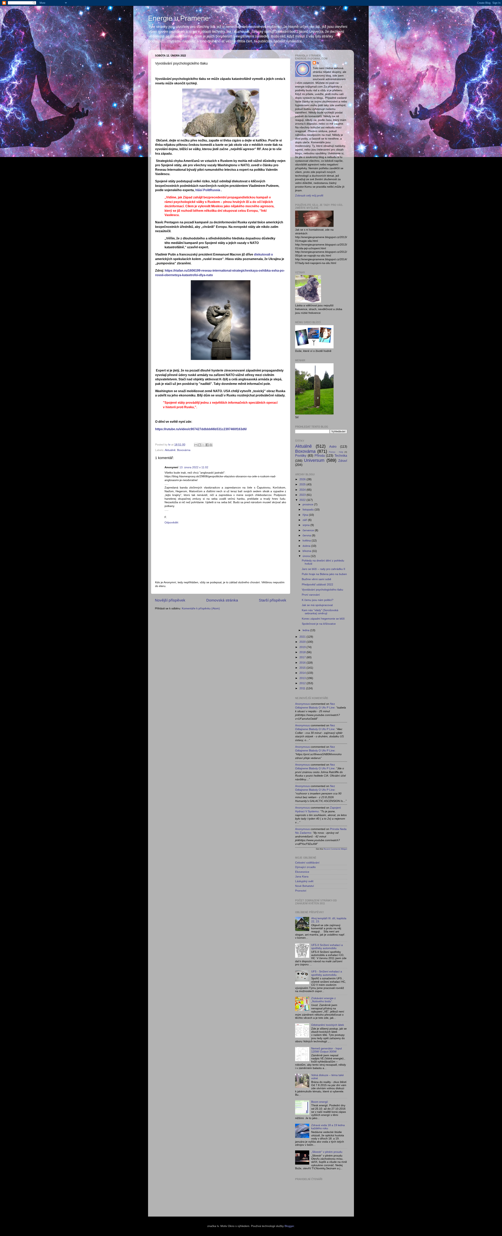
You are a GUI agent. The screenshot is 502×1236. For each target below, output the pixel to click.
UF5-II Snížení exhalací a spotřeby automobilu (327, 947)
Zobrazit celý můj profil (309, 195)
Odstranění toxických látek (327, 1024)
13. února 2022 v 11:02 (193, 467)
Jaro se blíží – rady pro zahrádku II (323, 569)
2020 (302, 641)
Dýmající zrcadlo (305, 867)
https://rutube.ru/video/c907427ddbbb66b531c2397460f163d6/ (201, 429)
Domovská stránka (222, 600)
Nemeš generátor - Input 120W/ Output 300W (326, 1050)
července (309, 530)
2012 (302, 683)
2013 (302, 678)
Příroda (320, 455)
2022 (302, 499)
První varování (311, 594)
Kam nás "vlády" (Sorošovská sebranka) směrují (320, 612)
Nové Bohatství (304, 886)
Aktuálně (170, 450)
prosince (308, 504)
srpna (306, 525)
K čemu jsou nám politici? (317, 600)
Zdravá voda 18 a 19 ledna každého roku (328, 1127)
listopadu (309, 509)
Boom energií (319, 1101)
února (307, 556)
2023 (302, 494)
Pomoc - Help (336, 452)
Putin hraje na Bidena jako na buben (324, 574)
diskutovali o (263, 254)
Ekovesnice (302, 871)
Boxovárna (183, 450)
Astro (332, 446)
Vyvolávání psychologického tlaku (322, 589)
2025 (302, 484)
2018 (302, 652)
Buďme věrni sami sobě (316, 579)
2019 (302, 647)
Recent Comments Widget (335, 849)
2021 (302, 636)
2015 (302, 667)
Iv (318, 62)
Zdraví (342, 460)
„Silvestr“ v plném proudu (326, 1151)
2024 (302, 489)
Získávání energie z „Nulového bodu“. (323, 1000)
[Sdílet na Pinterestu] (211, 445)
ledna (306, 630)
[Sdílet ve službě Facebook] (207, 445)
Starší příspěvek (272, 600)
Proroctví (300, 890)
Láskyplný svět (304, 881)
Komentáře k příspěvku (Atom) (201, 608)
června (307, 535)
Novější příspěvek (170, 600)
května (307, 540)
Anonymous (302, 703)
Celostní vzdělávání (307, 862)
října (306, 514)
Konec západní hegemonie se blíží (323, 618)
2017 (302, 657)
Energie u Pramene (178, 18)
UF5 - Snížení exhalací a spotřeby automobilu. (326, 973)
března (307, 551)
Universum (314, 460)
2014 (302, 672)
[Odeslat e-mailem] (196, 445)
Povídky (300, 455)
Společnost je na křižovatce (319, 623)
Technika (341, 455)
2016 (302, 662)
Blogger (289, 1226)
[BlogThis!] (200, 445)
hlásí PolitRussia (207, 190)
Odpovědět (171, 522)
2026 (302, 479)
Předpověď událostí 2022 (317, 584)
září (305, 519)
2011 (302, 688)
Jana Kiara (301, 876)
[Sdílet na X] (203, 445)
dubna (307, 545)
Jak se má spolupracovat (317, 605)
